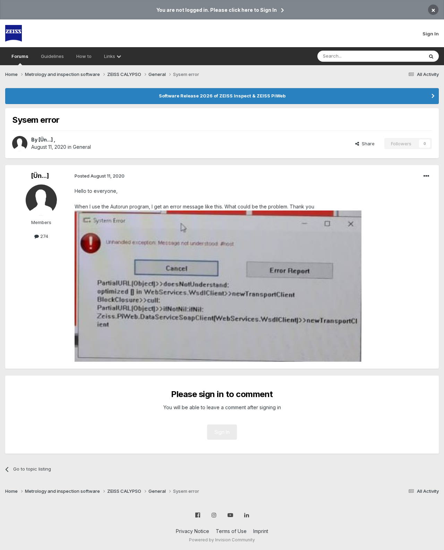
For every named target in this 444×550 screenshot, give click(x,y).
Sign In (430, 33)
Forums (19, 56)
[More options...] (426, 176)
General (82, 147)
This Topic (403, 56)
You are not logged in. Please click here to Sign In (216, 10)
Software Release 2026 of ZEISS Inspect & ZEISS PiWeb (222, 95)
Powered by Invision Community (222, 539)
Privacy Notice (192, 531)
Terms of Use (231, 531)
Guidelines (52, 56)
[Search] (431, 56)
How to (84, 56)
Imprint (260, 531)
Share (367, 143)
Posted (100, 176)
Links (110, 56)
